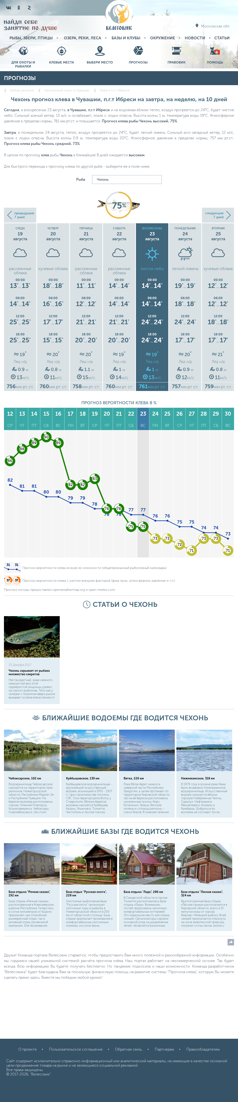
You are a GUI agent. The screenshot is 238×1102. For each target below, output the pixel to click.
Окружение (162, 38)
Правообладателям (203, 1049)
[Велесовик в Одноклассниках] (18, 7)
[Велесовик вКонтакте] (8, 7)
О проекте (27, 1049)
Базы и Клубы (126, 38)
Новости (195, 38)
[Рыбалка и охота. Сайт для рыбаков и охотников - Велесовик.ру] (119, 15)
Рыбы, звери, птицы (31, 38)
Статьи (222, 38)
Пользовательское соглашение (76, 1049)
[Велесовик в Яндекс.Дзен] (29, 7)
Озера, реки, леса (82, 38)
